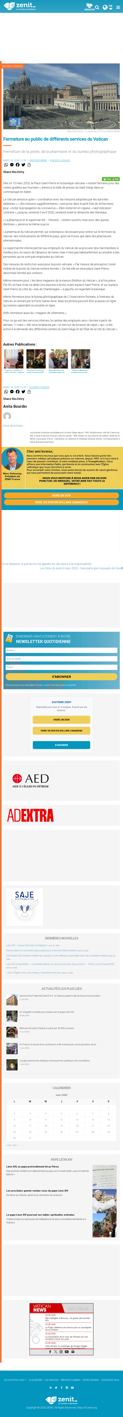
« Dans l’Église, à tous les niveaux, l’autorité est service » (34, 972)
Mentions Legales (71, 1379)
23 (14, 1132)
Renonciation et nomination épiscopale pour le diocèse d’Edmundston (41, 950)
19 (61, 1126)
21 (93, 1126)
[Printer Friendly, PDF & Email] (111, 179)
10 (30, 1119)
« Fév (8, 1145)
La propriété (35, 1379)
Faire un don (61, 495)
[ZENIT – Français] (34, 6)
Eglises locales (12, 66)
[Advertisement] (61, 36)
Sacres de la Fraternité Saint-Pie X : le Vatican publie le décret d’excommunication (60, 996)
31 (30, 1138)
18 (46, 1126)
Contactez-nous (110, 1379)
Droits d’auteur (91, 1379)
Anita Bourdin (38, 160)
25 (46, 1132)
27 (77, 1132)
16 (14, 1126)
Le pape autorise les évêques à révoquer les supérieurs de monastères (55, 1060)
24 (30, 1132)
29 (108, 1132)
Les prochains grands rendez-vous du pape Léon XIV (37, 1190)
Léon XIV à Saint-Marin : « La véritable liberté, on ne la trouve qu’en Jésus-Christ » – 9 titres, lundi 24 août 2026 (60, 964)
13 (77, 1119)
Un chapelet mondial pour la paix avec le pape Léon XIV (47, 1012)
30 (14, 1138)
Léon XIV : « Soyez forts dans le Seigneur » (27, 945)
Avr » (15, 1145)
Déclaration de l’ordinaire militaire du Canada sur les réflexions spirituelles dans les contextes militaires (57, 955)
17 (30, 1126)
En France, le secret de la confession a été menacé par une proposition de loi (58, 1044)
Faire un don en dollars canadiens (61, 502)
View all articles (13, 425)
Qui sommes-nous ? (15, 1379)
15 (108, 1119)
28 (93, 1132)
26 (61, 1132)
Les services (52, 1379)
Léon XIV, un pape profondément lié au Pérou (32, 1166)
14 (93, 1119)
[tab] (46, 1308)
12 (61, 1119)
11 (46, 1119)
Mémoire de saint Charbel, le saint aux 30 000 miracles (47, 1028)
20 (77, 1126)
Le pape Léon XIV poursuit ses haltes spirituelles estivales (40, 1214)
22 (108, 1126)
